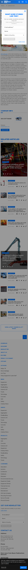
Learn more (22, 41)
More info (3, 567)
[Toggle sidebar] (2, 2)
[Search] (26, 2)
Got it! (23, 567)
